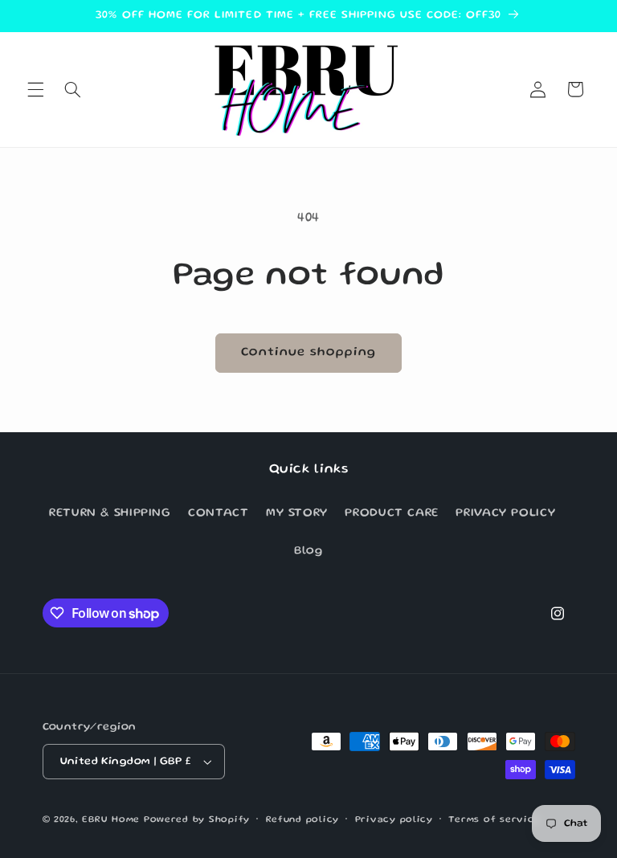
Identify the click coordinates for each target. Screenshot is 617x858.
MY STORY (297, 513)
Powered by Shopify (197, 820)
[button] (35, 89)
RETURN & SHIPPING (110, 513)
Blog (308, 551)
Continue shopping (309, 352)
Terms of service (494, 820)
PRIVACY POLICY (505, 513)
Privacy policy (394, 820)
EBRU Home (111, 820)
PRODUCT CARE (392, 513)
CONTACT (218, 513)
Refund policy (303, 820)
